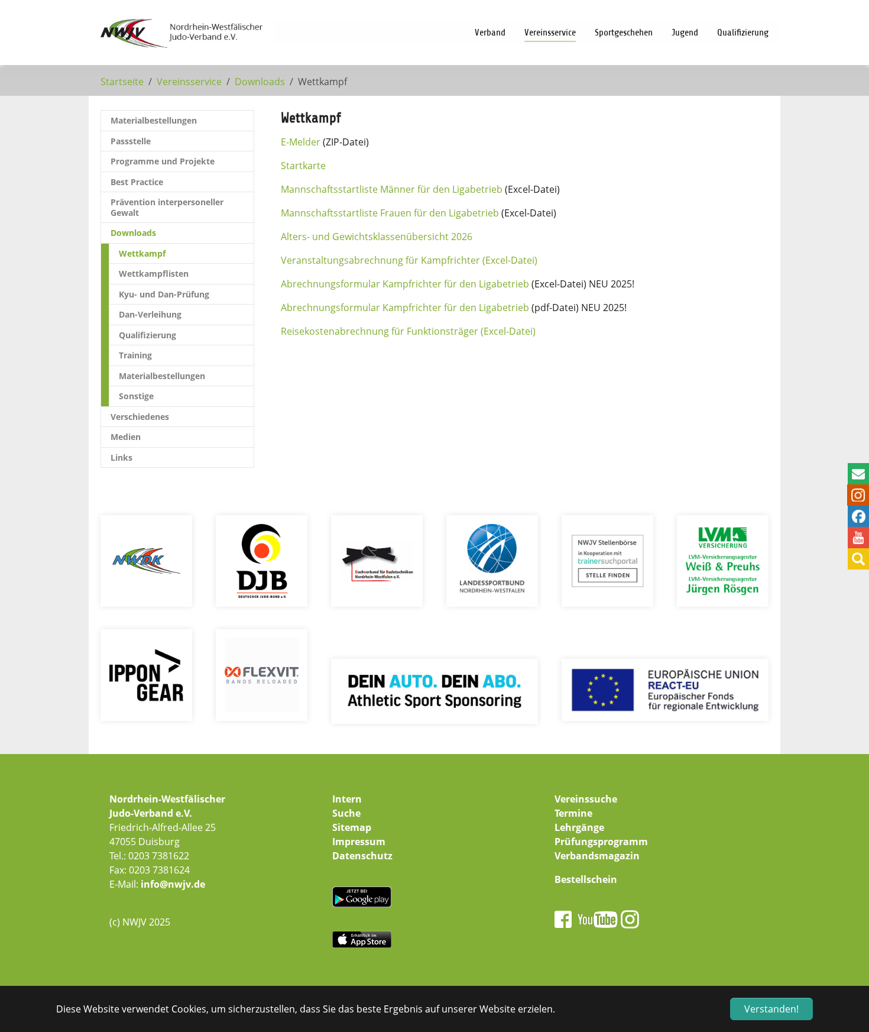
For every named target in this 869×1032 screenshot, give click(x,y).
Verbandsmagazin (597, 855)
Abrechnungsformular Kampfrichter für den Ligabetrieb (405, 283)
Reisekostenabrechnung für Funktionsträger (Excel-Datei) (408, 331)
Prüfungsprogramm (601, 841)
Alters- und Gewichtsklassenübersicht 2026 (376, 236)
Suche (346, 813)
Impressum (358, 841)
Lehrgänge (579, 827)
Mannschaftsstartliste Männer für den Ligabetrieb (391, 189)
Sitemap (351, 827)
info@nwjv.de (173, 884)
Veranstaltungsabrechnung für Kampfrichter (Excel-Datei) (409, 260)
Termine (573, 813)
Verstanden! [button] (771, 1008)
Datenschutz (362, 855)
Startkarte (303, 165)
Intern (347, 798)
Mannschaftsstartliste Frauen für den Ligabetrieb (390, 212)
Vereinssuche (586, 798)
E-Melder (300, 141)
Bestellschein (586, 879)
